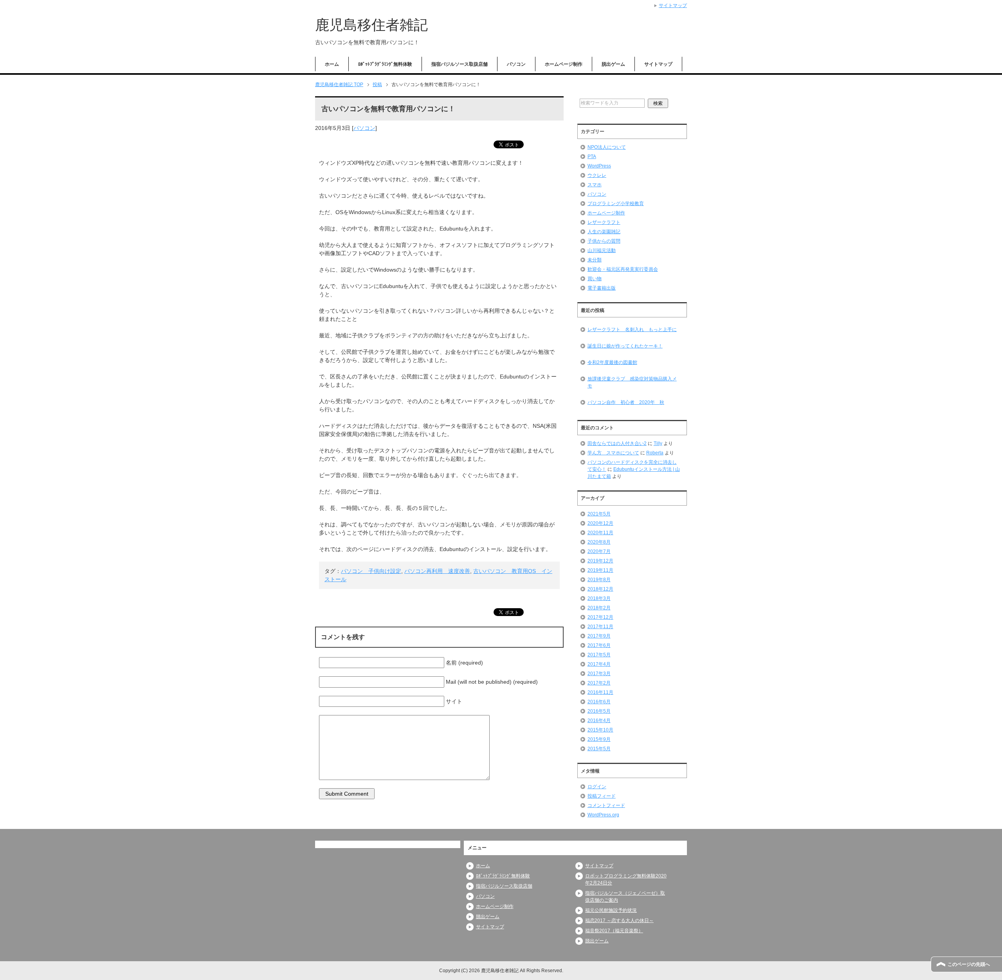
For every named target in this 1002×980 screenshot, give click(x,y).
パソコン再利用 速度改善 (437, 571)
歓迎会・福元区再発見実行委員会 (623, 269)
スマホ (595, 184)
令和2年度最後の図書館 (612, 362)
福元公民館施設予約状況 (611, 910)
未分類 (595, 260)
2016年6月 (599, 701)
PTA (592, 156)
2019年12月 (600, 561)
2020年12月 (600, 523)
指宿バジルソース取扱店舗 (459, 64)
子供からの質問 (604, 241)
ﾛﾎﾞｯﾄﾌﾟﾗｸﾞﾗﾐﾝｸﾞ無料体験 (385, 64)
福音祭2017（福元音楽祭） (614, 930)
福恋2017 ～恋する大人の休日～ (619, 920)
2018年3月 (599, 598)
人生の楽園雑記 (604, 231)
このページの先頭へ (969, 964)
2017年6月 (599, 645)
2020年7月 (599, 551)
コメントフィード (606, 805)
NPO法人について (607, 147)
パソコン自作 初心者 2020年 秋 (626, 402)
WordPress (599, 166)
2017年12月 (600, 617)
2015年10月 (600, 730)
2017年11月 (600, 626)
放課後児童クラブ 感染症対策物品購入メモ (632, 382)
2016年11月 (600, 692)
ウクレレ (597, 175)
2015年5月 (599, 748)
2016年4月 (599, 720)
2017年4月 (599, 664)
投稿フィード (602, 796)
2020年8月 (599, 542)
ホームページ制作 (563, 64)
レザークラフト (604, 222)
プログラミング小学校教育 (616, 203)
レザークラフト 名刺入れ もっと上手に (632, 329)
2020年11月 (600, 532)
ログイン (597, 786)
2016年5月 (599, 711)
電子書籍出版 (602, 288)
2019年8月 (599, 579)
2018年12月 (600, 589)
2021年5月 (599, 514)
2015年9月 (599, 739)
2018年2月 (599, 608)
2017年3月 (599, 673)
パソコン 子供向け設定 (371, 571)
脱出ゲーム (613, 64)
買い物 (595, 278)
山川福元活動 (602, 250)
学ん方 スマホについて (613, 453)
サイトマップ (658, 64)
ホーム (332, 64)
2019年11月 (600, 570)
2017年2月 (599, 683)
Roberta (654, 453)
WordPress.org (603, 815)
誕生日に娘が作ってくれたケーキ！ (625, 346)
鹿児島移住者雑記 (371, 25)
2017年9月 (599, 636)
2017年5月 (599, 655)
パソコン (516, 64)
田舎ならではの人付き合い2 (617, 443)
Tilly (658, 443)
